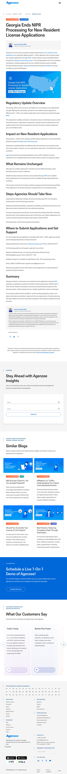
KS (59, 688)
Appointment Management (43, 717)
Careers (8, 716)
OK (13, 694)
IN (55, 688)
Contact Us (8, 704)
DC (29, 688)
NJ (52, 691)
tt (9, 670)
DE (33, 688)
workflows (48, 65)
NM (56, 691)
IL (52, 688)
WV (56, 694)
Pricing (7, 713)
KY (6, 691)
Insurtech (39, 725)
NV (59, 691)
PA (19, 694)
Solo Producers (40, 709)
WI (52, 694)
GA (39, 688)
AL (10, 688)
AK (6, 688)
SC (26, 694)
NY (6, 694)
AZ (16, 688)
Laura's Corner (9, 727)
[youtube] (50, 760)
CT (26, 688)
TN (33, 694)
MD (16, 691)
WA (49, 694)
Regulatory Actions (41, 722)
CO (23, 688)
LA (10, 691)
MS (33, 691)
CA (20, 688)
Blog (7, 722)
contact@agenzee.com (42, 740)
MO (30, 691)
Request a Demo (10, 702)
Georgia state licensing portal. (28, 141)
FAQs (7, 732)
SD (29, 694)
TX (36, 694)
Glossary (8, 729)
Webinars (8, 725)
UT (39, 694)
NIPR (29, 58)
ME (20, 691)
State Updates (24, 19)
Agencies (27, 65)
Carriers (39, 704)
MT (36, 691)
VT (46, 694)
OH (10, 694)
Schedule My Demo (15, 589)
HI (42, 688)
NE (46, 691)
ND (42, 691)
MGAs (21, 476)
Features (8, 709)
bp (37, 670)
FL (36, 688)
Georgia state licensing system (23, 60)
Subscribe (34, 414)
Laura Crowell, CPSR (20, 44)
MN (26, 691)
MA (13, 691)
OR (16, 694)
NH (49, 691)
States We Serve (10, 711)
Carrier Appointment (42, 720)
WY (59, 694)
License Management (12, 19)
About (7, 706)
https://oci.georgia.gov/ (35, 244)
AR (13, 688)
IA (45, 688)
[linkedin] (38, 760)
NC (39, 691)
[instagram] (46, 760)
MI (23, 691)
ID (49, 688)
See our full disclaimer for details (45, 352)
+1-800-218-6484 (41, 737)
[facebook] (42, 760)
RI (22, 694)
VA (42, 694)
